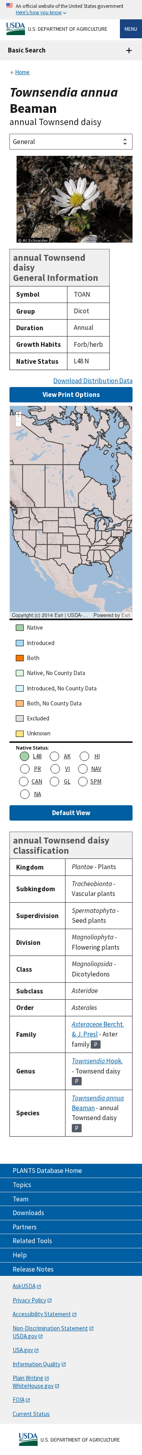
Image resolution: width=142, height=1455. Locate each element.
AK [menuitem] (67, 756)
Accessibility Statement (42, 1314)
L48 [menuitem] (37, 756)
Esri (125, 615)
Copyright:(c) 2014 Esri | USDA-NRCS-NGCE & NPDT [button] (52, 615)
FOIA (18, 1399)
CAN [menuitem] (37, 781)
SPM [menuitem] (95, 781)
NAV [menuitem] (96, 768)
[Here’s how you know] (71, 9)
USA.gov (23, 1350)
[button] (18, 415)
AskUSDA (24, 1286)
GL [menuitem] (67, 781)
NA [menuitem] (37, 794)
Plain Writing (28, 1378)
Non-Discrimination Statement (50, 1328)
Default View (71, 812)
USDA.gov (25, 1336)
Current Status (31, 1414)
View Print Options (71, 394)
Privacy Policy (29, 1300)
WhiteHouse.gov (33, 1386)
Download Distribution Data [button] (93, 381)
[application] (71, 512)
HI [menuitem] (97, 756)
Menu (131, 28)
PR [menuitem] (37, 768)
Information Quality (36, 1364)
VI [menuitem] (67, 768)
